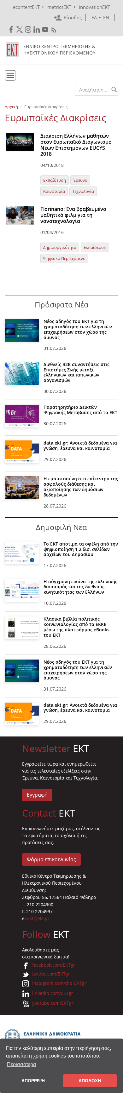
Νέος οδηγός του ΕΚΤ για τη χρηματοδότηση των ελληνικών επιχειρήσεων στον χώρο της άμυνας (78, 329)
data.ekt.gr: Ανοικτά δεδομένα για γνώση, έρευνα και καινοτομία (80, 445)
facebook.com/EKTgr (53, 965)
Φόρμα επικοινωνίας (51, 859)
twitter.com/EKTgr (51, 974)
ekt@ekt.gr (38, 918)
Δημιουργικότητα (59, 247)
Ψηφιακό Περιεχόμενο (64, 258)
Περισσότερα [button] (21, 1064)
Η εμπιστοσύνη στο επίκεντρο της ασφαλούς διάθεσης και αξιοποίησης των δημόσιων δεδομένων (81, 486)
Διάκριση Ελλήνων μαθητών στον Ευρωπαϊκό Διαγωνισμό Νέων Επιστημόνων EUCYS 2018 (76, 145)
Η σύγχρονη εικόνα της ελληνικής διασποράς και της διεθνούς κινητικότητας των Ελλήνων (80, 586)
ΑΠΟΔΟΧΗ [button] (90, 1080)
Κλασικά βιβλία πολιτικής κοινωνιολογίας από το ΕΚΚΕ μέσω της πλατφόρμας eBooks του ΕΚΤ (76, 627)
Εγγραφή (37, 794)
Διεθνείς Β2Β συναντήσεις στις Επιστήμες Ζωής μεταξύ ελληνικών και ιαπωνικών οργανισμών (76, 372)
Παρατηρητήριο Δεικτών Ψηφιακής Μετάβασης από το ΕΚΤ (80, 409)
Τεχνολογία (83, 191)
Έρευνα (80, 180)
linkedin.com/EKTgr (52, 993)
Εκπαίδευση (54, 180)
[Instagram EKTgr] (28, 30)
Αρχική (11, 107)
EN (106, 17)
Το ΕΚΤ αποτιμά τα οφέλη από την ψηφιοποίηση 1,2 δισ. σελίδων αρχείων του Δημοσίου (81, 549)
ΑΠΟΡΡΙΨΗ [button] (33, 1080)
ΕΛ (94, 17)
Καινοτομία (54, 191)
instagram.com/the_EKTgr (59, 983)
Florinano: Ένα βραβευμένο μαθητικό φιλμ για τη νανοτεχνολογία (73, 214)
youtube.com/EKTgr (52, 1003)
